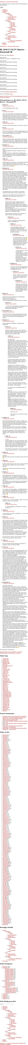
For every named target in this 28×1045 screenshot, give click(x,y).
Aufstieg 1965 (11, 18)
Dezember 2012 (6, 804)
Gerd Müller (12, 32)
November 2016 (6, 750)
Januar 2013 (5, 803)
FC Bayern (7, 20)
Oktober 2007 (5, 878)
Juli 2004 (4, 924)
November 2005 (6, 905)
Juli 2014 (4, 782)
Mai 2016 (5, 756)
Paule (5, 683)
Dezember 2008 (6, 861)
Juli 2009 (4, 853)
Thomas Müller (7, 696)
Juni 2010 (5, 840)
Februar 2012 (5, 816)
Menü (2, 7)
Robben (5, 689)
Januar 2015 (5, 775)
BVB (5, 664)
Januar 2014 (5, 789)
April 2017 (5, 744)
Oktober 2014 (5, 778)
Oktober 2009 (5, 849)
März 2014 (5, 787)
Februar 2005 (5, 916)
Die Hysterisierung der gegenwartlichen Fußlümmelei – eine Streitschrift (13, 726)
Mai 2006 (5, 898)
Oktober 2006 (5, 892)
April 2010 (5, 842)
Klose (5, 676)
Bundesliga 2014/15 (9, 979)
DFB (5, 666)
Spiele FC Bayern (11, 35)
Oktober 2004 (5, 921)
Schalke (5, 690)
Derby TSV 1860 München (16, 40)
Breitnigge (6, 662)
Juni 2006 (5, 897)
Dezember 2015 (6, 762)
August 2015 (5, 766)
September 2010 (6, 836)
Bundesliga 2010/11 (9, 976)
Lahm (5, 677)
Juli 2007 (4, 881)
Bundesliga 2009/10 (9, 974)
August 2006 (5, 894)
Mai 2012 (5, 813)
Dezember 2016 (6, 749)
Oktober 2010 (5, 835)
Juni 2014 (5, 783)
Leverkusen (6, 678)
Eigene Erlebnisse (11, 41)
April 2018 (5, 738)
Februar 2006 (5, 902)
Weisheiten (6, 707)
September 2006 (6, 893)
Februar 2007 (5, 887)
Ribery (5, 688)
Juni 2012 (5, 812)
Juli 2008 (4, 867)
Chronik (9, 21)
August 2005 (5, 909)
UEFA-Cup (6, 700)
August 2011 (5, 823)
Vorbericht (7, 97)
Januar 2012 (5, 817)
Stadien (9, 33)
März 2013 (5, 801)
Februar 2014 (5, 788)
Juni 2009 (5, 854)
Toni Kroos (6, 697)
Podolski (6, 684)
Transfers (6, 698)
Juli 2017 (4, 742)
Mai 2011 (5, 827)
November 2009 (6, 848)
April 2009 (5, 857)
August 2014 (5, 781)
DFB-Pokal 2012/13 (9, 985)
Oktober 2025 (5, 734)
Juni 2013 (5, 797)
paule (1, 96)
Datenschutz (5, 10)
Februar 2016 (5, 759)
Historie (4, 42)
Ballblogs (5, 44)
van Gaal (6, 702)
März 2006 (5, 900)
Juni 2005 (5, 911)
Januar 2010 (5, 846)
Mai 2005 (5, 912)
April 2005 (5, 913)
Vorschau (6, 706)
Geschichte (10, 27)
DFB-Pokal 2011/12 (9, 984)
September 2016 (6, 752)
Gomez (5, 671)
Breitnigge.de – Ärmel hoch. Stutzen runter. (9, 1)
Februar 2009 (5, 859)
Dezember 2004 (6, 918)
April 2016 (5, 757)
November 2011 (6, 820)
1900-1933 (12, 22)
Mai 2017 (5, 743)
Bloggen (6, 661)
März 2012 (5, 815)
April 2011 (5, 828)
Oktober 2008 (5, 864)
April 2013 (5, 800)
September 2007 (6, 879)
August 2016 (5, 753)
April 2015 (5, 771)
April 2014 (5, 785)
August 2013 (5, 795)
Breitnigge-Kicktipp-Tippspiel (10, 91)
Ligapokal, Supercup (12, 37)
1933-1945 (12, 23)
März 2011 (5, 829)
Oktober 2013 (5, 793)
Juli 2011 (4, 825)
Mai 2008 (5, 870)
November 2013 (6, 791)
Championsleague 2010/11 (10, 989)
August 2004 (5, 923)
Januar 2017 (5, 748)
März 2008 (5, 872)
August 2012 (5, 809)
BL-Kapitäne (13, 29)
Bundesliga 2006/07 (9, 971)
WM (5, 710)
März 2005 (5, 915)
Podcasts (4, 995)
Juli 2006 (4, 896)
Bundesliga (7, 13)
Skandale (10, 14)
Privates (5, 687)
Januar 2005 (5, 917)
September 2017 (6, 739)
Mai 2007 (5, 884)
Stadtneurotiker (6, 728)
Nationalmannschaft (8, 682)
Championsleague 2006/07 (10, 987)
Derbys (9, 39)
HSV (5, 674)
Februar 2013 (5, 802)
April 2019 (5, 737)
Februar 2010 (5, 845)
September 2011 (6, 822)
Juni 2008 (5, 868)
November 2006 (6, 891)
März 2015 (5, 772)
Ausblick (6, 659)
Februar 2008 (5, 873)
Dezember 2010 (6, 833)
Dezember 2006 (6, 890)
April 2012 (5, 814)
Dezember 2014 (6, 776)
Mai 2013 (5, 798)
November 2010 (6, 834)
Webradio (5, 997)
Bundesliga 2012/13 (9, 978)
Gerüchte (6, 670)
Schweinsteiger (7, 693)
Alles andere (7, 38)
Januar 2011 (5, 832)
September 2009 (6, 851)
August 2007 (5, 880)
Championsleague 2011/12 (10, 990)
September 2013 (6, 794)
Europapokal (5, 986)
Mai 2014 (5, 784)
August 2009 (5, 852)
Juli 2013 (4, 796)
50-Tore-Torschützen (12, 16)
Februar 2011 (5, 830)
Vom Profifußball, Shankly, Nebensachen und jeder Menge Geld (13, 719)
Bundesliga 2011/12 (9, 977)
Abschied (5, 658)
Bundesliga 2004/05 (9, 968)
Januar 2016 (5, 761)
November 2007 (6, 877)
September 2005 (6, 908)
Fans (5, 668)
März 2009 (5, 858)
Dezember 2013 (6, 790)
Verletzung (6, 703)
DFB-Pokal (5, 980)
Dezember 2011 (6, 819)
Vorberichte (15, 96)
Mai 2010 (5, 841)
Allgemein (5, 966)
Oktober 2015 (5, 764)
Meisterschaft (7, 681)
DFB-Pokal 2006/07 (9, 982)
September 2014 (6, 780)
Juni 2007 (5, 883)
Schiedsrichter (6, 691)
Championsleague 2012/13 (10, 991)
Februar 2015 (5, 774)
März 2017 (5, 745)
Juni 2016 (5, 755)
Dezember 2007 (6, 876)
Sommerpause (7, 694)
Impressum (5, 9)
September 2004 (6, 922)
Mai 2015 (5, 770)
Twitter (11, 93)
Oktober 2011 (5, 821)
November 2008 (6, 862)
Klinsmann (6, 675)
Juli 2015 (4, 768)
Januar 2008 (5, 874)
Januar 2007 (5, 889)
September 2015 (6, 765)
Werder (5, 708)
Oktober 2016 (5, 751)
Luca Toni (6, 680)
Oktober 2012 (5, 807)
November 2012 (6, 806)
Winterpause (6, 709)
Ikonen (9, 31)
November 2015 (6, 763)
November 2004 (6, 919)
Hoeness (6, 672)
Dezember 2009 (6, 847)
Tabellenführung (7, 695)
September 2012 (6, 808)
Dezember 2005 (6, 904)
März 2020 (5, 736)
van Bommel (6, 701)
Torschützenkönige (12, 19)
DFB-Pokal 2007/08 (9, 983)
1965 (11, 15)
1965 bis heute (13, 26)
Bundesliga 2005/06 (9, 970)
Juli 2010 (4, 839)
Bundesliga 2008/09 (9, 973)
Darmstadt (25, 96)
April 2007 (5, 885)
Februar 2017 (5, 746)
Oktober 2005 (5, 906)
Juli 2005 (4, 910)
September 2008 (6, 865)
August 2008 (5, 866)
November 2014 (6, 777)
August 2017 (5, 740)
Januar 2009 (5, 860)
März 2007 (5, 886)
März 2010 (5, 844)
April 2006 (5, 899)
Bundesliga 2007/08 (9, 972)
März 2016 (5, 758)
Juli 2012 (4, 810)
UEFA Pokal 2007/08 (9, 992)
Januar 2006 (5, 903)
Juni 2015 (5, 769)
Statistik (4, 12)
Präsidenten (12, 28)
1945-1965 (12, 25)
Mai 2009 (5, 855)
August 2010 (5, 838)
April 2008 (5, 871)
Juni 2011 (5, 826)
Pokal (6, 34)
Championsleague (7, 665)
